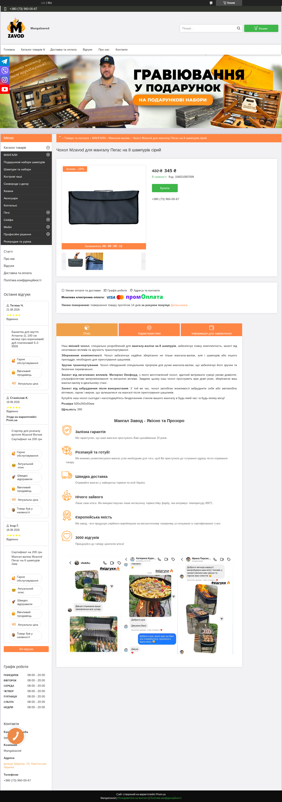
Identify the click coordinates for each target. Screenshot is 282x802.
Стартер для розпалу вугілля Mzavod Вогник (27, 432)
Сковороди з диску (16, 183)
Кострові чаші (13, 176)
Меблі (8, 227)
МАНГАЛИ (99, 138)
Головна (9, 49)
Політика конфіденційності (22, 280)
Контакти (122, 49)
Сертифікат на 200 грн (27, 439)
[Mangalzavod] (16, 28)
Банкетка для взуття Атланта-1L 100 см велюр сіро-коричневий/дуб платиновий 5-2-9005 (28, 339)
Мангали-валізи (119, 138)
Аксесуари (11, 198)
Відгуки (87, 49)
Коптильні (10, 205)
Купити (164, 188)
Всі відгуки (26, 649)
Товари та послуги (76, 138)
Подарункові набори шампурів (24, 162)
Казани (8, 191)
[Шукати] (238, 28)
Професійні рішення (17, 234)
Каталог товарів (31, 49)
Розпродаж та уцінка (17, 241)
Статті (8, 251)
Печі (6, 212)
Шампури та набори (17, 169)
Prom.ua (161, 794)
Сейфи (8, 219)
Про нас (103, 49)
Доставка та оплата (63, 49)
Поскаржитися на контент (133, 798)
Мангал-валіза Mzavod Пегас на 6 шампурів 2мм (27, 560)
